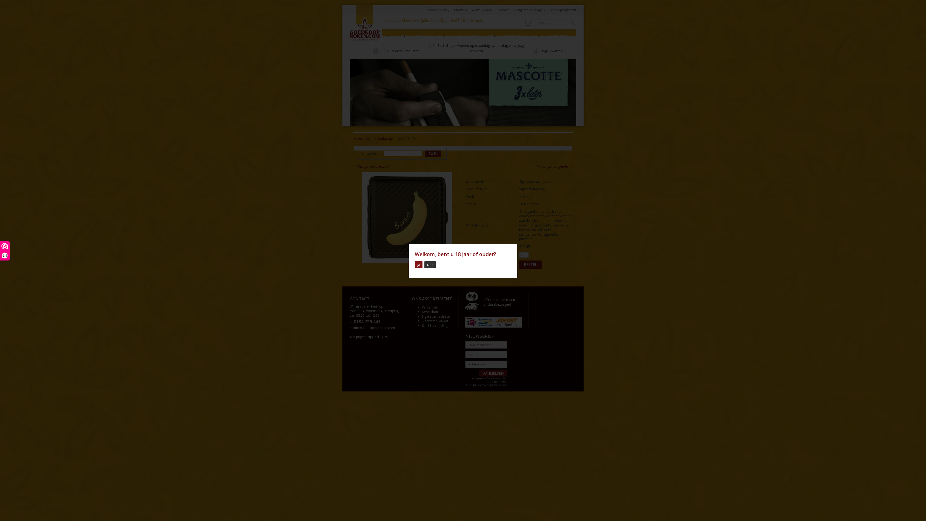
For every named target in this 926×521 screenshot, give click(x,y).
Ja (418, 264)
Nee (430, 264)
